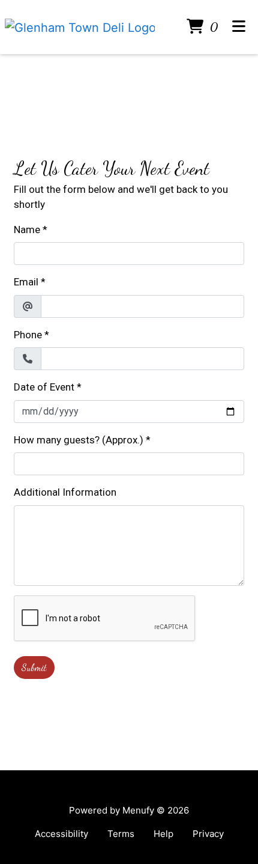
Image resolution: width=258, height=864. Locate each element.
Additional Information (65, 492)
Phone (28, 335)
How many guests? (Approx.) (78, 440)
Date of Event (44, 387)
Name (27, 230)
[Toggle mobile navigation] (239, 27)
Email (26, 282)
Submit (34, 667)
